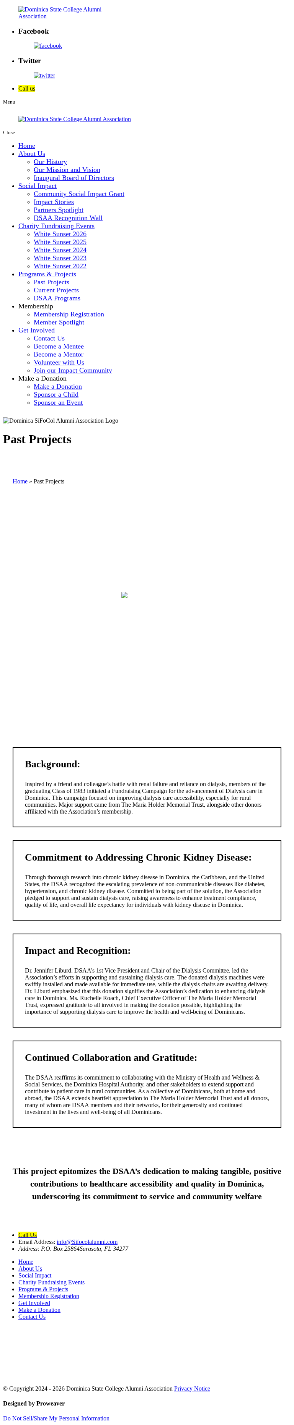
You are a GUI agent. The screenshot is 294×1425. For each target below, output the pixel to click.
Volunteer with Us (59, 362)
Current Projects (56, 290)
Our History (50, 161)
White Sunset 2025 (60, 242)
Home (26, 145)
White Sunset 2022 (60, 266)
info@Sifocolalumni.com (87, 1242)
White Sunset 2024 (60, 250)
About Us (31, 153)
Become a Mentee (59, 346)
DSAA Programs (57, 298)
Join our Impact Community (73, 370)
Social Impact (37, 186)
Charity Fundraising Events (56, 226)
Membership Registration (69, 314)
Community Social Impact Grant (79, 194)
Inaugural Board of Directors (74, 178)
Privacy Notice (192, 1388)
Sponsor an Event (58, 402)
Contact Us (49, 338)
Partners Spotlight (58, 210)
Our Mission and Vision (67, 169)
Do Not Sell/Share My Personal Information (56, 1418)
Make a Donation (58, 386)
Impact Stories (54, 202)
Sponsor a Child (56, 394)
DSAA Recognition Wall (68, 218)
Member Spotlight (59, 322)
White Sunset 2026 (60, 234)
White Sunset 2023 (60, 258)
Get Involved (36, 330)
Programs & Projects (47, 274)
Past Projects (51, 282)
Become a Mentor (58, 354)
